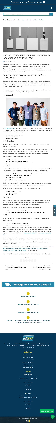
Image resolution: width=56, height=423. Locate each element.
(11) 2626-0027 (38, 2)
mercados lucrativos (46, 253)
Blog (8, 19)
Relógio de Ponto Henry (28, 365)
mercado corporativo (10, 128)
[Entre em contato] (54, 206)
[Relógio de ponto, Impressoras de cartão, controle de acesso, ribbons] (7, 8)
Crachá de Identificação (28, 355)
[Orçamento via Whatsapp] (53, 417)
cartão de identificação (13, 253)
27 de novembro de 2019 (10, 61)
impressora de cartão (24, 253)
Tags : (4, 253)
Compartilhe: (28, 257)
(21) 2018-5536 (23, 2)
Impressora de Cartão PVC (28, 360)
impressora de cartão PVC (30, 233)
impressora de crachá (35, 253)
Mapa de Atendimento (28, 367)
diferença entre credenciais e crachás (31, 248)
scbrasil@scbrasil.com (28, 382)
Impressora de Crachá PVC (28, 362)
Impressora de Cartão (28, 357)
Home (4, 19)
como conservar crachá (20, 250)
